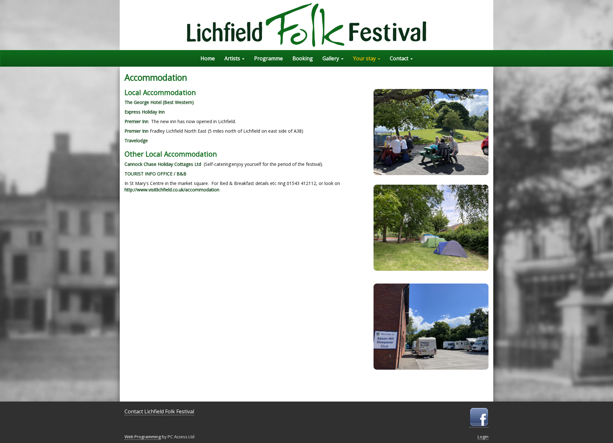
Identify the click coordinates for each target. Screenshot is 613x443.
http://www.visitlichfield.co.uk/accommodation (172, 190)
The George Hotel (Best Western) (159, 102)
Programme (268, 58)
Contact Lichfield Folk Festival (159, 411)
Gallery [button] (331, 58)
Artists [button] (232, 58)
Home (208, 58)
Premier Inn (136, 121)
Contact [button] (400, 58)
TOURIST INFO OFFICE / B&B (155, 174)
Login (483, 436)
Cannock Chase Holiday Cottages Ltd (163, 164)
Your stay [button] (365, 58)
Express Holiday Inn (145, 112)
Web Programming (143, 436)
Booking (302, 58)
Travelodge (136, 140)
